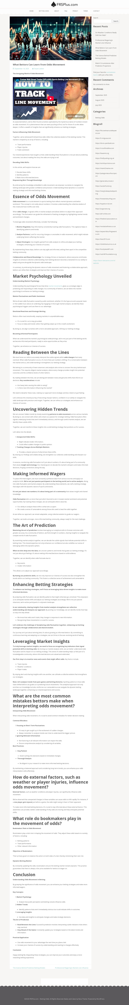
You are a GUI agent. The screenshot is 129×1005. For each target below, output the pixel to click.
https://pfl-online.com (103, 214)
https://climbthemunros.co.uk (105, 244)
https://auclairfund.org (103, 186)
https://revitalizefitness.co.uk (105, 226)
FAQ (65, 11)
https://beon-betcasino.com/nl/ (104, 260)
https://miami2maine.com (104, 168)
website (96, 263)
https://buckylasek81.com (104, 249)
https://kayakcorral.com (103, 204)
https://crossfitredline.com (104, 148)
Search (95, 18)
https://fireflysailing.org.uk (104, 158)
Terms (85, 11)
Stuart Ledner (39, 69)
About (56, 11)
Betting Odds (44, 11)
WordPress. (101, 999)
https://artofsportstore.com (105, 163)
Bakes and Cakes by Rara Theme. (76, 999)
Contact (96, 11)
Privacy (75, 11)
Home (31, 11)
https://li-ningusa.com (103, 138)
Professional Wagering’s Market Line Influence (71, 968)
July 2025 (98, 105)
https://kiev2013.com (102, 239)
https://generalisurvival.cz (104, 181)
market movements (55, 286)
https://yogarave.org (102, 209)
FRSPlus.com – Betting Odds (39, 999)
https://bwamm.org (102, 153)
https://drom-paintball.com (104, 143)
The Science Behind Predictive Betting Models (29, 968)
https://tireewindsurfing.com (105, 199)
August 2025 (99, 100)
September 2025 (101, 95)
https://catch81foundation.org (106, 254)
